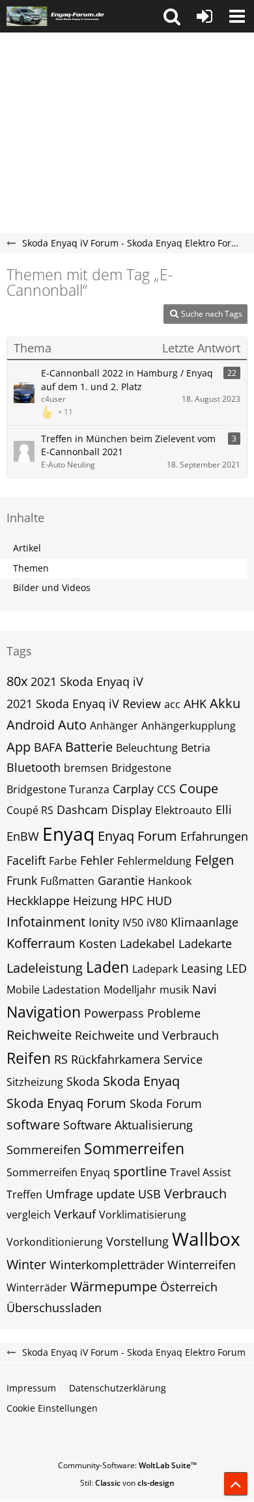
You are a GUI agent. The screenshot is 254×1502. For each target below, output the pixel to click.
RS (61, 1059)
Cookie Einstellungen (52, 1408)
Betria (195, 748)
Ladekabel (147, 943)
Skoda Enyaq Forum (66, 1103)
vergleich (29, 1214)
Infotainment (46, 921)
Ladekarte (205, 943)
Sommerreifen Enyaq (58, 1172)
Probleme (174, 1013)
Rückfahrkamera (115, 1059)
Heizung (95, 900)
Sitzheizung (35, 1082)
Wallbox (206, 1238)
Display (131, 809)
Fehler (97, 860)
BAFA (48, 747)
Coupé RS (30, 810)
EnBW (23, 836)
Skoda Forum (166, 1103)
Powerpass (114, 1013)
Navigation (44, 1011)
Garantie (121, 880)
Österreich (189, 1287)
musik (174, 989)
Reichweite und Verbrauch (147, 1035)
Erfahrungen (214, 836)
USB (149, 1194)
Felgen (214, 860)
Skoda (83, 1081)
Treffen (24, 1194)
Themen (31, 568)
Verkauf (75, 1214)
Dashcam (82, 809)
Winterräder (37, 1287)
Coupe (198, 788)
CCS (166, 789)
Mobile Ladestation (53, 989)
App (19, 747)
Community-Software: (127, 1465)
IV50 (132, 923)
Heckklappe (38, 900)
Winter (26, 1264)
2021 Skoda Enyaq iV (87, 681)
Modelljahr (130, 989)
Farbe (63, 861)
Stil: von (127, 1482)
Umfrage (69, 1194)
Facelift (26, 860)
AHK (195, 703)
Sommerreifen (134, 1148)
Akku (225, 703)
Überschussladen (54, 1307)
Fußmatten (67, 881)
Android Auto (47, 724)
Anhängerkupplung (188, 725)
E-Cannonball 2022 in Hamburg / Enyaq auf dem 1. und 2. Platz (127, 380)
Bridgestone (141, 768)
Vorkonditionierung (55, 1242)
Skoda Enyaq (141, 1081)
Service (183, 1059)
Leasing (202, 968)
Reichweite (39, 1035)
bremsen (86, 768)
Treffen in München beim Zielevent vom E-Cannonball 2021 (128, 445)
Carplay (133, 789)
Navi (204, 989)
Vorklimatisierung (142, 1214)
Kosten (98, 943)
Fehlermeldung (154, 861)
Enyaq (68, 833)
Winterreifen (201, 1264)
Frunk (22, 880)
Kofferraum (41, 943)
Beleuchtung (147, 748)
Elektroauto (183, 810)
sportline (140, 1171)
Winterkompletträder (106, 1264)
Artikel (27, 548)
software (33, 1124)
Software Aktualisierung (128, 1125)
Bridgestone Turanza (58, 789)
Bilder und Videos (52, 587)
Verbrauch (195, 1193)
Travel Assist (200, 1172)
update (115, 1194)
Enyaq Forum (137, 836)
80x (17, 681)
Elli (224, 809)
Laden (107, 966)
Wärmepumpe (113, 1286)
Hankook (169, 881)
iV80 (157, 923)
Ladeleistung (45, 968)
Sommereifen (44, 1149)
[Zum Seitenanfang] (235, 1483)
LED (236, 968)
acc (172, 704)
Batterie (89, 747)
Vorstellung (137, 1241)
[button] (172, 16)
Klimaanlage (204, 922)
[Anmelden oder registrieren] (204, 16)
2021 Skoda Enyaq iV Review (84, 703)
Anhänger (114, 725)
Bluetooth (34, 767)
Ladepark (155, 969)
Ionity (104, 922)
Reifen (29, 1057)
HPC (131, 900)
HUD (159, 900)
